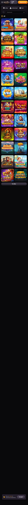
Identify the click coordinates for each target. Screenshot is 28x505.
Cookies (10, 496)
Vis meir (14, 184)
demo (7, 25)
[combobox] (16, 12)
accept (21, 497)
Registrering (23, 2)
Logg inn (12, 2)
